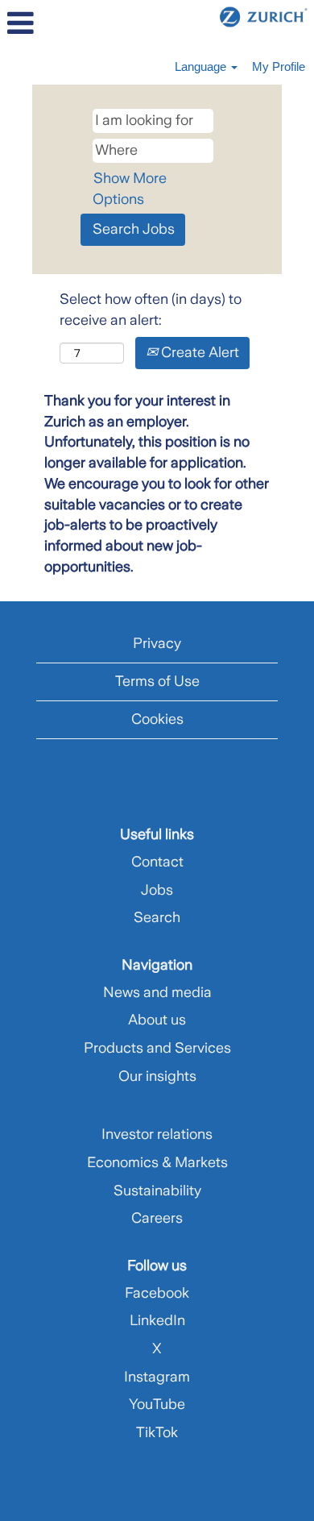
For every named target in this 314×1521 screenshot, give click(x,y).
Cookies (157, 719)
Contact (157, 862)
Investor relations (157, 1134)
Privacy (157, 643)
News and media (157, 992)
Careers (157, 1218)
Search (157, 917)
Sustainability (157, 1190)
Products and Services (157, 1048)
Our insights (157, 1076)
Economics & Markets (157, 1162)
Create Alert (198, 352)
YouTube (157, 1404)
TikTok (157, 1432)
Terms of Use (157, 681)
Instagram (157, 1377)
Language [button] (202, 66)
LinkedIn (157, 1320)
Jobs (157, 890)
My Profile (278, 66)
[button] (52, 24)
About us (157, 1020)
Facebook (157, 1293)
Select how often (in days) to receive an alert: (151, 309)
